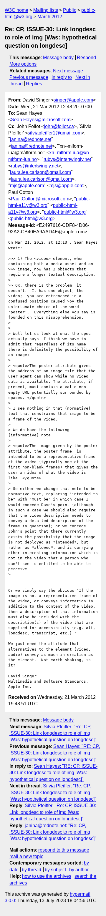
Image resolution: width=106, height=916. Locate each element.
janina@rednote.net (30, 139)
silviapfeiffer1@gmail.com (55, 132)
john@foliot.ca (59, 126)
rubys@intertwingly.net (67, 159)
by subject (55, 869)
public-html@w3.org (65, 212)
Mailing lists (45, 10)
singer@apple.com (73, 99)
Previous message (28, 77)
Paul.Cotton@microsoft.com (40, 198)
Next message (68, 70)
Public (69, 10)
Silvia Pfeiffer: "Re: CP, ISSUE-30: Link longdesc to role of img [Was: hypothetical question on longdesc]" (52, 733)
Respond (86, 57)
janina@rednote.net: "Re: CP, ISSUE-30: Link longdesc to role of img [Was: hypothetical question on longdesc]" (52, 832)
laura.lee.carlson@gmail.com (40, 172)
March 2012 (49, 16)
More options (23, 64)
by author (79, 869)
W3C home (16, 10)
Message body (58, 57)
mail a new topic (26, 856)
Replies (34, 83)
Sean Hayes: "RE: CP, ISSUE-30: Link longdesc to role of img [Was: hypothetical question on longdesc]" (54, 753)
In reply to (62, 77)
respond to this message (63, 849)
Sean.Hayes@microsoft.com (40, 119)
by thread (31, 869)
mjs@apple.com (27, 185)
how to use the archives (46, 876)
